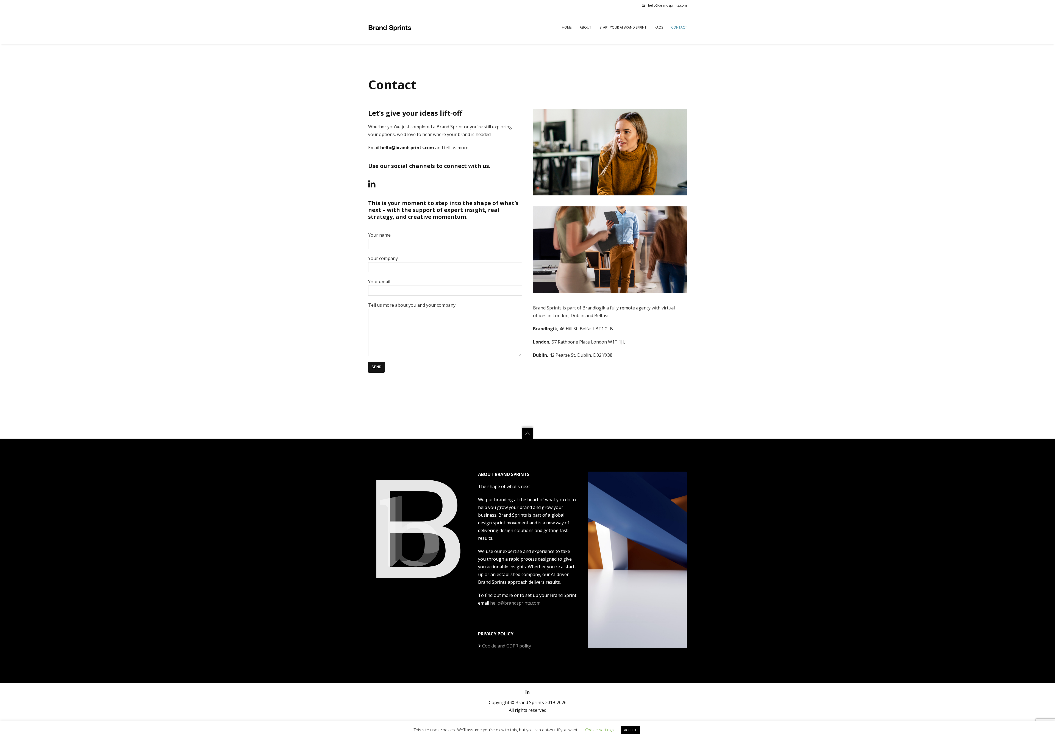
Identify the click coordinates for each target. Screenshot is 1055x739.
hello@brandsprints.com (667, 5)
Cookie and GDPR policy (506, 646)
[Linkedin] (371, 184)
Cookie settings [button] (599, 729)
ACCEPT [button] (630, 729)
